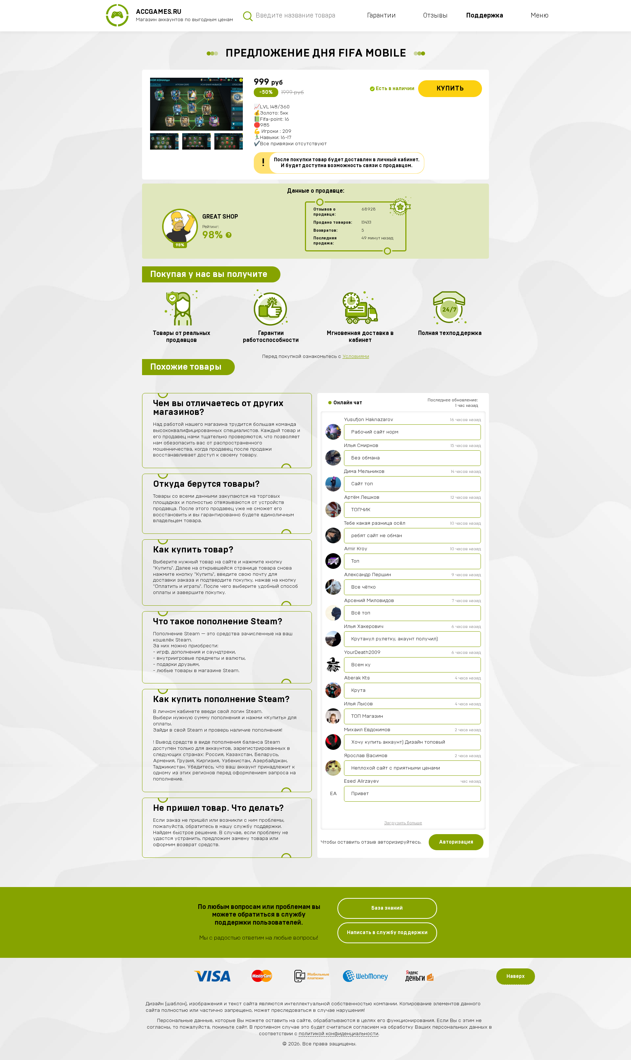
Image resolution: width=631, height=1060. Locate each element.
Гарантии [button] (381, 15)
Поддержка (484, 15)
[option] (196, 104)
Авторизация (456, 842)
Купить (450, 88)
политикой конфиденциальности (338, 1033)
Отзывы (435, 15)
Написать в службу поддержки (387, 932)
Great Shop (220, 217)
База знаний (387, 908)
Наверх (515, 976)
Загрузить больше (403, 823)
